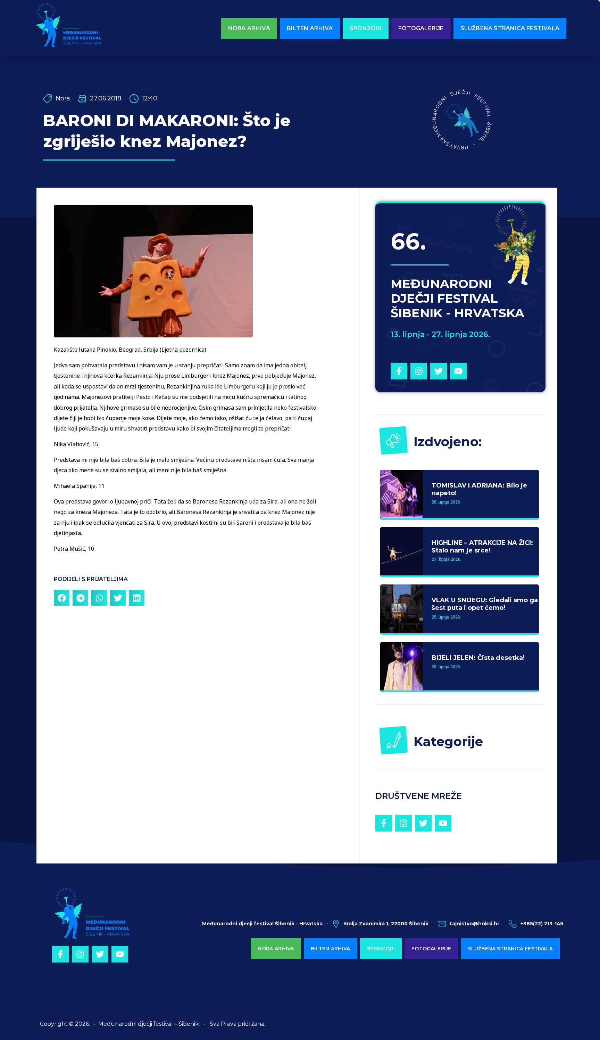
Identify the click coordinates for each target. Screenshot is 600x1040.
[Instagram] (418, 371)
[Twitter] (438, 371)
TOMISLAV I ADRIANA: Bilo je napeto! (479, 489)
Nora (63, 98)
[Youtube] (458, 371)
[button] (61, 598)
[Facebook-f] (399, 371)
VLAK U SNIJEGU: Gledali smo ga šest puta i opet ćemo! (485, 604)
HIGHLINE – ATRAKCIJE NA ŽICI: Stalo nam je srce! (482, 546)
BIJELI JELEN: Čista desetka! (478, 658)
